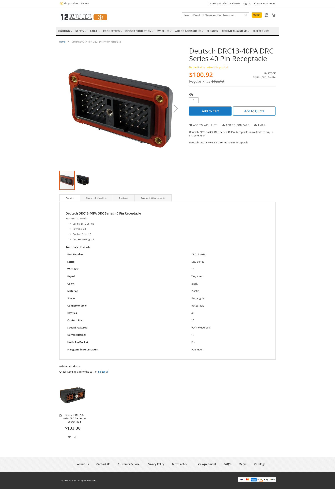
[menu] (167, 31)
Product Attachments (153, 198)
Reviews (123, 198)
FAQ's (227, 464)
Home (62, 41)
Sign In (247, 3)
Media (243, 464)
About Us (83, 464)
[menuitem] (64, 31)
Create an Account (265, 3)
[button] (257, 15)
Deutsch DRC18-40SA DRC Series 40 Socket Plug (74, 418)
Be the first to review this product (208, 67)
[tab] (69, 197)
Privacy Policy (155, 464)
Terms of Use (180, 464)
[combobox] (215, 15)
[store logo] (83, 16)
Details (70, 198)
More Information (96, 198)
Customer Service (129, 464)
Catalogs (259, 464)
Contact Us (103, 464)
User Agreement (206, 464)
